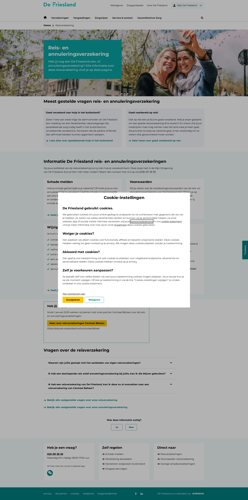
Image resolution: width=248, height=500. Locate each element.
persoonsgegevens (142, 221)
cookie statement (171, 221)
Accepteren (73, 299)
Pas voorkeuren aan (74, 294)
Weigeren (94, 299)
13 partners (120, 225)
